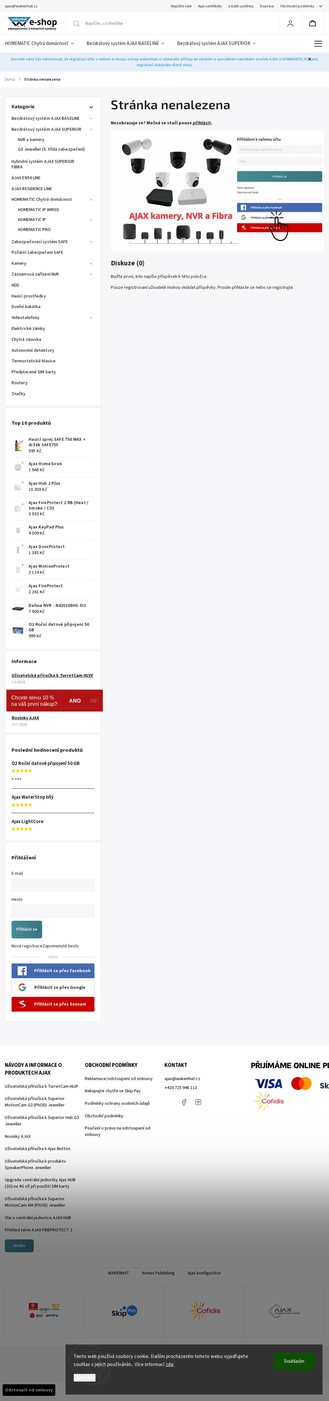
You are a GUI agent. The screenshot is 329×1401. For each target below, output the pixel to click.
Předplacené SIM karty (34, 372)
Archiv (19, 1246)
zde (170, 1364)
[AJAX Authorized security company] (284, 1312)
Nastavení (84, 1378)
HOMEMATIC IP (32, 220)
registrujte (282, 287)
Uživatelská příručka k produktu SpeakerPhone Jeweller (35, 1164)
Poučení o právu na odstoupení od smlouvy (117, 1131)
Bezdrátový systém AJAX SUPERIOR (46, 129)
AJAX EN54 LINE (26, 178)
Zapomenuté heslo (60, 946)
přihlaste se (243, 287)
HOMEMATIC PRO (34, 229)
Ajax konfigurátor (204, 1273)
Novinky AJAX (25, 718)
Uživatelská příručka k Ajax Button (37, 1149)
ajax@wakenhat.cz (182, 1079)
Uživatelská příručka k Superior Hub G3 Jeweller (42, 1120)
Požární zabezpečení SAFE (37, 252)
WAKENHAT (118, 1273)
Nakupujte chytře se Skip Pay (113, 1091)
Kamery (19, 263)
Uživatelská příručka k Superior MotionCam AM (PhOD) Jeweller (35, 1202)
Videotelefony (26, 318)
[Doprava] (45, 1312)
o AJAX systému (240, 6)
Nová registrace (27, 946)
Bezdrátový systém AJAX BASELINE (46, 118)
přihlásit (202, 123)
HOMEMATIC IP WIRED (38, 210)
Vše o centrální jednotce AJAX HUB (38, 1218)
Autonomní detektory (33, 350)
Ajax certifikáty (210, 6)
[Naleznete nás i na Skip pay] (124, 1312)
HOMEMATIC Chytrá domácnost (42, 199)
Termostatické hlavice (34, 361)
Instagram (198, 1102)
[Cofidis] (204, 1312)
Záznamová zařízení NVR (35, 274)
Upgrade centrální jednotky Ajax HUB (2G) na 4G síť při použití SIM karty (40, 1183)
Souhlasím (294, 1361)
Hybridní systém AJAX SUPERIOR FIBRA (43, 164)
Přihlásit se (26, 929)
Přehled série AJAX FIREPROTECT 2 (38, 1230)
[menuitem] (42, 44)
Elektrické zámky (28, 328)
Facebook (184, 1102)
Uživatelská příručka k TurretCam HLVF (52, 675)
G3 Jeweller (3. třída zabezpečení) (51, 149)
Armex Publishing (158, 1273)
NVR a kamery (31, 140)
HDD (15, 285)
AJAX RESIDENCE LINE (32, 189)
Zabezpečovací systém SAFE (40, 242)
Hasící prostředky (29, 296)
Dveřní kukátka (26, 307)
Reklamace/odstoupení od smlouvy (119, 1079)
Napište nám (181, 6)
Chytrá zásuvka (26, 339)
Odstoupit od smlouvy (29, 1390)
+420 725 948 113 (180, 1088)
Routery (20, 383)
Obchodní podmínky (297, 6)
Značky (19, 394)
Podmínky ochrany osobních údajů (117, 1103)
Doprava (267, 6)
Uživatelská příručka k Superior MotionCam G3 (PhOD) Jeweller (35, 1101)
